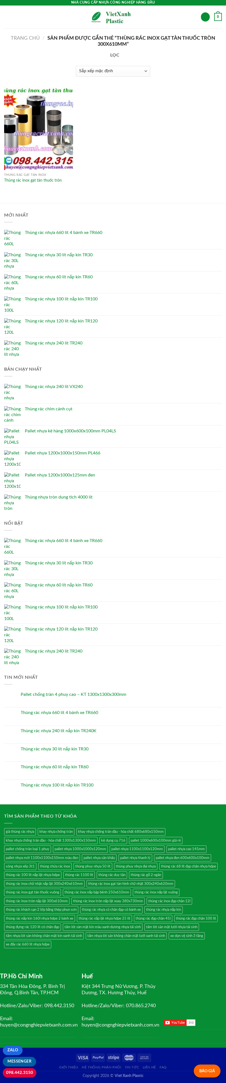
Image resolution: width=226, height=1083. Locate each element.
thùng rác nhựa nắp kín (163, 909)
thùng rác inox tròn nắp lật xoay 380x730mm (108, 901)
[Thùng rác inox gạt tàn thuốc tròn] (38, 129)
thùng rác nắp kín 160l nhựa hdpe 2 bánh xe (39, 918)
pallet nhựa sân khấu (99, 858)
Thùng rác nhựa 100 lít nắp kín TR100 (57, 785)
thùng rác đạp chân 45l (153, 918)
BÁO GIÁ (207, 1071)
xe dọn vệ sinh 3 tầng (186, 935)
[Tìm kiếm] (205, 16)
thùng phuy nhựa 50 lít (93, 866)
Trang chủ (25, 38)
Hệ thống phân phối (101, 1067)
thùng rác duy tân (111, 875)
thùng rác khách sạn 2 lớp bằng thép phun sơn (41, 909)
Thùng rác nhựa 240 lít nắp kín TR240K (58, 731)
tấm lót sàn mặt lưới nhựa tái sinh (171, 927)
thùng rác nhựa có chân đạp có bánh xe (111, 909)
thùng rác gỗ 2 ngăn (146, 875)
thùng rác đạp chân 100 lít (196, 918)
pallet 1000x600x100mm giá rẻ (156, 840)
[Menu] (7, 17)
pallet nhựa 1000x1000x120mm (80, 849)
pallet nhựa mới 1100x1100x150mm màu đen (42, 858)
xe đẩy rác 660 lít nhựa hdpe (28, 944)
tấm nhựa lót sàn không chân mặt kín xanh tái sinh (44, 935)
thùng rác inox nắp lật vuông (156, 892)
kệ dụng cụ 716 (113, 840)
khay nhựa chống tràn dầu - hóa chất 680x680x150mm (121, 831)
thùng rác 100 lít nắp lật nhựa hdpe (33, 875)
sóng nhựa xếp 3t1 (20, 866)
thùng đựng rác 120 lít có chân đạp (32, 927)
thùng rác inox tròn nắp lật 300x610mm (37, 901)
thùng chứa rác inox (55, 866)
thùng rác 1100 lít (79, 875)
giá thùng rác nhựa (20, 831)
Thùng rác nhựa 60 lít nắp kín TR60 (54, 767)
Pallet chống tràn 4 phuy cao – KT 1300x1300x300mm (73, 694)
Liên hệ (149, 1067)
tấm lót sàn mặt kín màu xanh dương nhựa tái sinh (102, 927)
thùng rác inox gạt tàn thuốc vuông (32, 892)
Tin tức (132, 1067)
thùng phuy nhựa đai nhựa (136, 866)
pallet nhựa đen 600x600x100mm (182, 858)
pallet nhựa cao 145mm (186, 849)
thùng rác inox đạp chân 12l (169, 901)
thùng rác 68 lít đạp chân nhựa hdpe (188, 866)
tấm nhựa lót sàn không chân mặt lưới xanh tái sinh (126, 935)
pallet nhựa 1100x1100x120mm (137, 849)
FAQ (163, 1067)
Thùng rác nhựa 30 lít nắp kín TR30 (54, 749)
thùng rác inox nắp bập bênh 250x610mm (96, 892)
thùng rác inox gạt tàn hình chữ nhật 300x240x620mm (130, 883)
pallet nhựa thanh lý (135, 858)
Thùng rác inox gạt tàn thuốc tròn (33, 180)
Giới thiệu (68, 1067)
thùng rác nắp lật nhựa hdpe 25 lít (104, 918)
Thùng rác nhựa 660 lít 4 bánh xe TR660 (59, 712)
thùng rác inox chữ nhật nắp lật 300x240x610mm (44, 883)
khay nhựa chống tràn (56, 831)
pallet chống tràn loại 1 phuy (27, 849)
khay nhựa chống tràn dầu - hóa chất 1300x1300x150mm (51, 840)
